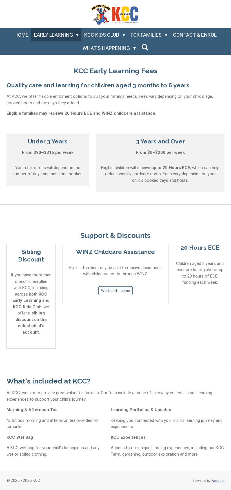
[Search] (145, 47)
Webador (218, 481)
